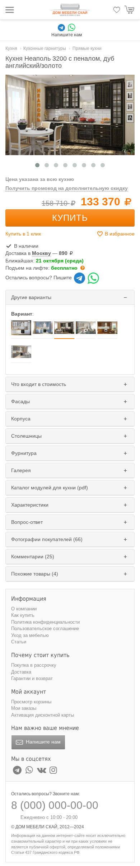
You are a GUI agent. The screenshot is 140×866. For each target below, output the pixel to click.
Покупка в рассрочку (33, 665)
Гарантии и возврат (32, 678)
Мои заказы (23, 708)
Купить (70, 218)
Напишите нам (42, 742)
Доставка (21, 672)
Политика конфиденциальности (45, 622)
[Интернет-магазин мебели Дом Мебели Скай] (70, 10)
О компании (24, 608)
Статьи (18, 641)
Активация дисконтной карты (42, 715)
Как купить (22, 615)
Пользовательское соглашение (45, 628)
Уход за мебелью (30, 635)
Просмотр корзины (31, 701)
